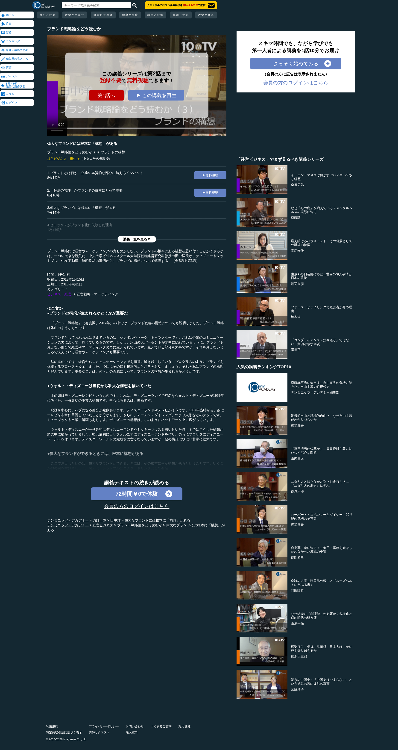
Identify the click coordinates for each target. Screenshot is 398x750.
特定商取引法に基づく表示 (64, 732)
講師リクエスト (99, 732)
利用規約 (52, 726)
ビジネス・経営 (59, 294)
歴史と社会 (48, 15)
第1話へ (106, 95)
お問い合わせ (135, 726)
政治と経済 (206, 15)
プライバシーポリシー (104, 726)
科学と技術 (155, 15)
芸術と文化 (181, 15)
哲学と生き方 (74, 15)
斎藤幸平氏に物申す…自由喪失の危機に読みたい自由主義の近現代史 (321, 384)
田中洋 (75, 158)
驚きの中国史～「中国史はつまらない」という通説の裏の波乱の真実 (321, 681)
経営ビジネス (103, 15)
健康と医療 (130, 15)
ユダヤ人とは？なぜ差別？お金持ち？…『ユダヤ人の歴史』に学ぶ (320, 483)
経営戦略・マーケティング (97, 294)
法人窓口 (132, 732)
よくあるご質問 (161, 726)
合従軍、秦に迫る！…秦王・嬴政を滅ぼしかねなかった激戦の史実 (321, 550)
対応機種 (184, 726)
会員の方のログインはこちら (136, 506)
